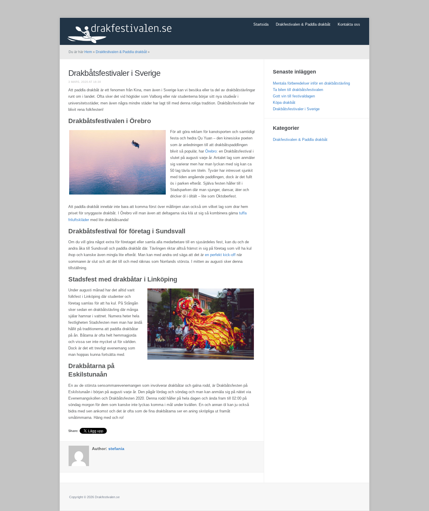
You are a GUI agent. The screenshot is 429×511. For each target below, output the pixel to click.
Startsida (260, 24)
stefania (116, 448)
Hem (88, 52)
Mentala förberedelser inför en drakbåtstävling (311, 83)
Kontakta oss (349, 24)
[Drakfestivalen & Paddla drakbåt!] (125, 31)
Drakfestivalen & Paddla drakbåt (303, 24)
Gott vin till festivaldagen (294, 96)
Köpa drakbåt (284, 102)
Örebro (211, 151)
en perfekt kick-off (220, 255)
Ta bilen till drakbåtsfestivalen (298, 90)
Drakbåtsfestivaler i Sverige (114, 73)
